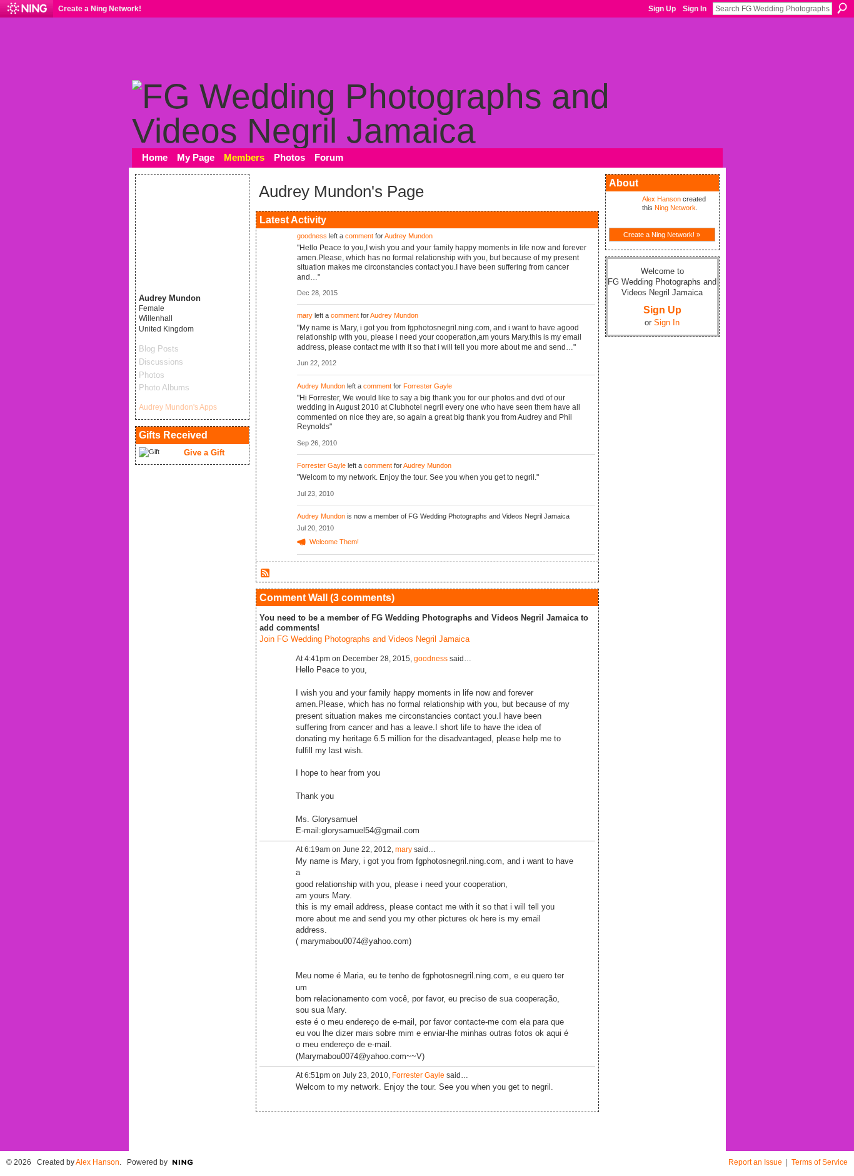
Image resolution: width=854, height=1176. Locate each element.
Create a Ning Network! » (661, 234)
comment (359, 236)
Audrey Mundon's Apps (178, 407)
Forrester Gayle (427, 386)
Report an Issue (755, 1162)
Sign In (694, 8)
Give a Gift (204, 452)
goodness (312, 236)
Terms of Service (819, 1162)
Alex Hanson (661, 199)
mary (305, 315)
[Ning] (26, 9)
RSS (265, 573)
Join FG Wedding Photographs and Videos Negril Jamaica (364, 639)
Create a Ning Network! (99, 8)
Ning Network (675, 207)
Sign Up (662, 8)
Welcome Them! (334, 541)
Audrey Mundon (408, 236)
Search (842, 8)
